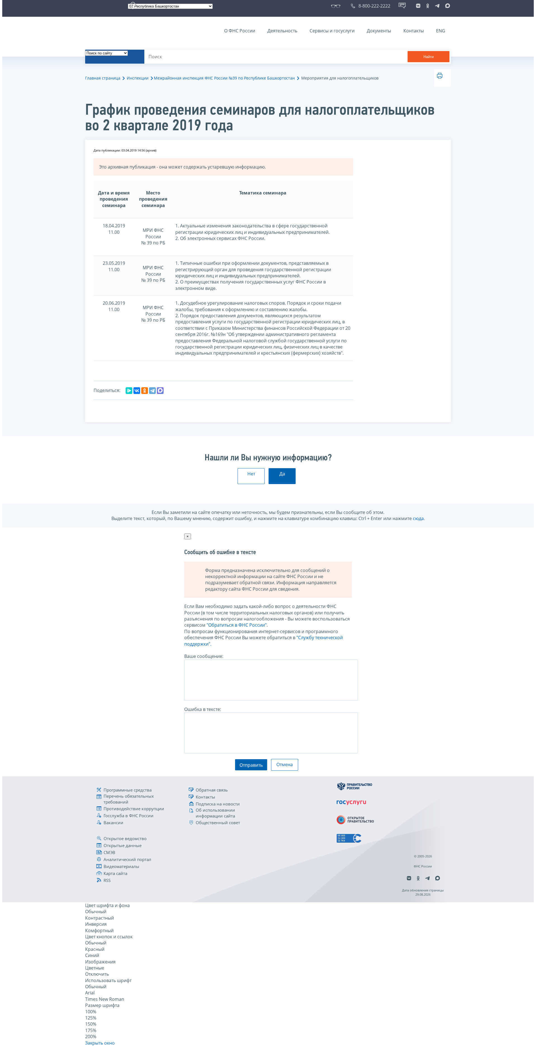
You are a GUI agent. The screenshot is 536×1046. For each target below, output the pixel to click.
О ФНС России (239, 31)
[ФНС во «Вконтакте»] (418, 6)
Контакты (413, 31)
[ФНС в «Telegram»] (437, 6)
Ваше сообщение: (203, 656)
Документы (379, 31)
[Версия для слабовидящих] (337, 6)
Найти (428, 57)
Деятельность (282, 31)
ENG (440, 31)
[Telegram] (152, 390)
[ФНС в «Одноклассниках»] (427, 6)
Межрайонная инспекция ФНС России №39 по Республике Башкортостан (224, 78)
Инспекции (138, 78)
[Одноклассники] (144, 390)
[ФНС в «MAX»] (446, 6)
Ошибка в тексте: (202, 709)
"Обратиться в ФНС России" (237, 625)
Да (282, 474)
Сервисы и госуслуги (332, 31)
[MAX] (160, 390)
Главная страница (102, 78)
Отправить (251, 765)
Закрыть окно (100, 1043)
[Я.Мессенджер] (129, 390)
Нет (251, 474)
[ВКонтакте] (136, 390)
